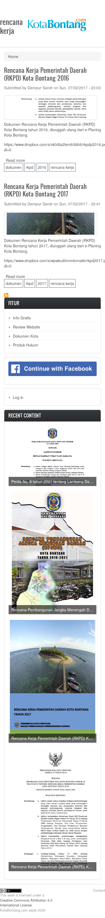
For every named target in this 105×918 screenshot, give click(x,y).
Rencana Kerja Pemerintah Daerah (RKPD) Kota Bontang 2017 (53, 738)
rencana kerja (62, 167)
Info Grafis (22, 317)
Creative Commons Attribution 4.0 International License (26, 903)
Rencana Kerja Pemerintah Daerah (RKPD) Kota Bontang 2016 (53, 866)
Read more (15, 160)
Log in (18, 397)
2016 (42, 167)
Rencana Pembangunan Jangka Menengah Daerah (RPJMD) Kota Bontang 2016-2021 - (53, 609)
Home (13, 56)
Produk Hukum (25, 345)
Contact (99, 890)
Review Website (26, 327)
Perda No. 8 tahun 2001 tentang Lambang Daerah (53, 481)
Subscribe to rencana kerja (6, 295)
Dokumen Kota (25, 336)
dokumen (14, 167)
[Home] (56, 22)
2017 (42, 283)
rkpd (29, 167)
